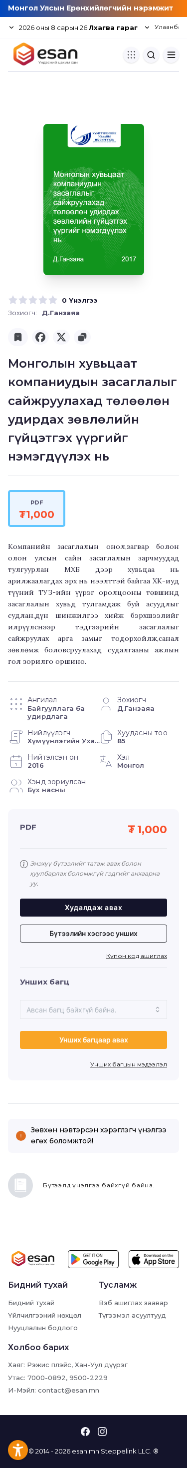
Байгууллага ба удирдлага (56, 712)
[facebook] (40, 337)
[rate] (13, 300)
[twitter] (61, 337)
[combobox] (93, 1009)
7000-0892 (46, 1378)
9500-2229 (88, 1378)
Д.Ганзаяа (61, 313)
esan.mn (85, 1451)
